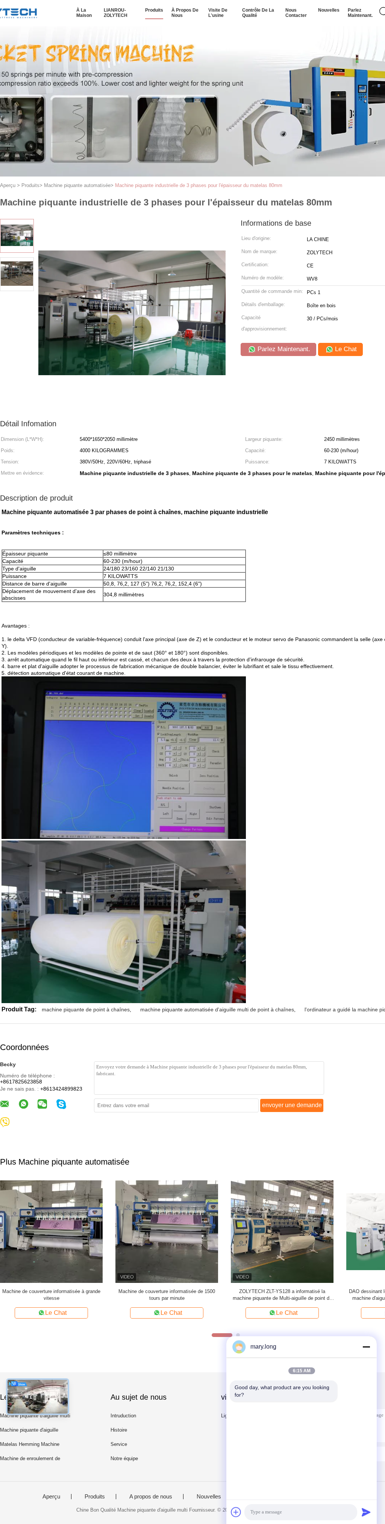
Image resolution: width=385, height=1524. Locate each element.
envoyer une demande (292, 1105)
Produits (154, 10)
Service (119, 1444)
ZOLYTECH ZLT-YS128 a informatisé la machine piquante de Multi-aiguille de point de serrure (282, 1295)
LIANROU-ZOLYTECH (115, 13)
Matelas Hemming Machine (29, 1444)
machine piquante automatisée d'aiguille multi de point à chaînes (217, 1009)
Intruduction (123, 1415)
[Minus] (366, 1346)
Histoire (119, 1430)
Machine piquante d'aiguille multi (35, 1415)
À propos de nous (185, 13)
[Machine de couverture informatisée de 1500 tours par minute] (166, 1231)
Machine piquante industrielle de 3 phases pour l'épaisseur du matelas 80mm (198, 185)
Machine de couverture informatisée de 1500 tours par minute (166, 1295)
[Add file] (236, 1512)
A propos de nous (150, 1496)
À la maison (84, 13)
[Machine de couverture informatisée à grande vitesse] (51, 1231)
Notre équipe (124, 1458)
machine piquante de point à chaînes (86, 1009)
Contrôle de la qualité (258, 13)
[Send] (366, 1512)
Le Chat (345, 349)
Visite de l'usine (217, 13)
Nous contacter (296, 13)
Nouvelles (329, 10)
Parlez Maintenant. (360, 13)
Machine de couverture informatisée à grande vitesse (51, 1295)
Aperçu (51, 1496)
